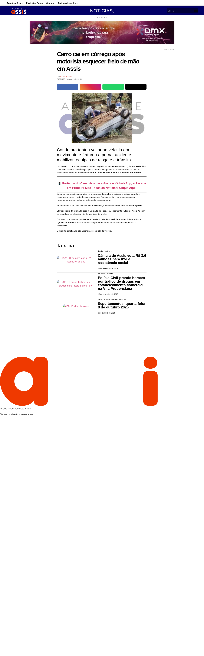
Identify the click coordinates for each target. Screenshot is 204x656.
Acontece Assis (15, 3)
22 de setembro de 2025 (108, 268)
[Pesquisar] (196, 11)
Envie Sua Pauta (34, 3)
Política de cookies (68, 3)
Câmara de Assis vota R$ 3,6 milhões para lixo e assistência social (122, 259)
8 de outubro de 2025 (106, 313)
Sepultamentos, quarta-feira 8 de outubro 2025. (121, 305)
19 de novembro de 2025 (108, 294)
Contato (50, 3)
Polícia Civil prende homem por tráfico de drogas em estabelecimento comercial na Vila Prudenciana (121, 283)
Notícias (101, 10)
